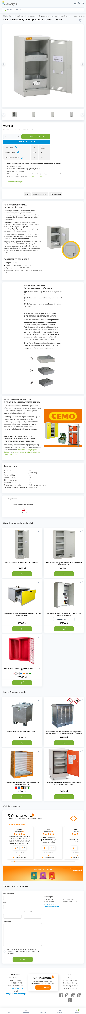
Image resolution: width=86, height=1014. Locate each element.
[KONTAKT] (82, 3)
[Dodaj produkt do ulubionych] (81, 20)
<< (3, 114)
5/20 (33, 176)
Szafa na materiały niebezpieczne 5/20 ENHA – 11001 (22, 562)
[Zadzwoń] (79, 3)
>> (82, 114)
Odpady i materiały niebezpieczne (25, 16)
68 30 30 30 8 (17, 988)
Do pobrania (56, 194)
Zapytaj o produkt (27, 142)
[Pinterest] (70, 1000)
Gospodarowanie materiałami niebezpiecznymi (54, 16)
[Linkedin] (79, 995)
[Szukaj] (4, 9)
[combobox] (64, 619)
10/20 (40, 176)
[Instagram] (67, 995)
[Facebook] (61, 995)
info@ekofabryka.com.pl (52, 906)
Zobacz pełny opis (15, 182)
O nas (70, 975)
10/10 (29, 176)
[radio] (14, 673)
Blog (70, 977)
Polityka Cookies (70, 988)
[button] (22, 573)
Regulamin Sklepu (70, 980)
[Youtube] (73, 995)
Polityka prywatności (70, 986)
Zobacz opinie (43, 987)
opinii (34, 818)
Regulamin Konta (70, 983)
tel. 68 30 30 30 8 (50, 904)
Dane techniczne (39, 194)
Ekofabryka (7, 16)
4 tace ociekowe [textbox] (60, 619)
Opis (27, 194)
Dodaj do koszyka (36, 136)
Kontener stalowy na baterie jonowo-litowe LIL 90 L (22, 731)
